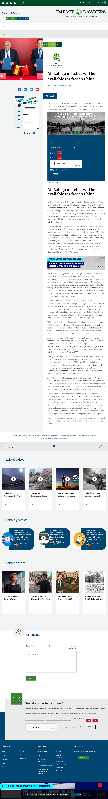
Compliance (59, 756)
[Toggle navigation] (3, 27)
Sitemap (22, 750)
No (60, 153)
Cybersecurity (42, 751)
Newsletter (23, 19)
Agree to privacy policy (59, 170)
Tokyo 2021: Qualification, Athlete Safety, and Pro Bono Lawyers (39, 495)
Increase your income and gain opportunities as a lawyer (67, 495)
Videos (4, 751)
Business (58, 747)
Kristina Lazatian (58, 538)
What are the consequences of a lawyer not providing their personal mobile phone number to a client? (39, 594)
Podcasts (4, 755)
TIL (56, 65)
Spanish (52, 158)
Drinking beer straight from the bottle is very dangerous (66, 594)
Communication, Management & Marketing (43, 767)
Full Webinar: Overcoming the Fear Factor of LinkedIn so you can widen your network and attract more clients (12, 495)
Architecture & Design (45, 761)
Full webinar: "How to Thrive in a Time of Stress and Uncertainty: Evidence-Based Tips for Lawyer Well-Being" (94, 495)
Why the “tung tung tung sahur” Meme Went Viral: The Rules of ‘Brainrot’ (94, 594)
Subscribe (11, 19)
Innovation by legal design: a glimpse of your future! (57, 532)
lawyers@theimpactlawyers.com (84, 747)
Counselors (5, 762)
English (52, 153)
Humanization (42, 747)
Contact (22, 746)
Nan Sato (23, 540)
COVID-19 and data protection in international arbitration (93, 533)
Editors (4, 758)
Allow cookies (76, 795)
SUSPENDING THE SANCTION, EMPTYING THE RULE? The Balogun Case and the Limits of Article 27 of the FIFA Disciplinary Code (13, 594)
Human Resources (62, 766)
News (3, 747)
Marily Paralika (97, 540)
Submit (55, 174)
